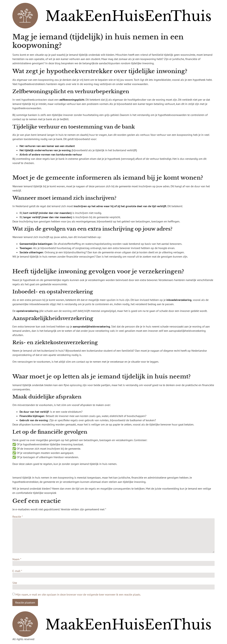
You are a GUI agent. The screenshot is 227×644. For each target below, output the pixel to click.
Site (14, 582)
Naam (16, 559)
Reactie (17, 516)
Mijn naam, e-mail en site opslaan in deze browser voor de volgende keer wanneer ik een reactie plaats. (78, 594)
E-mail (17, 570)
